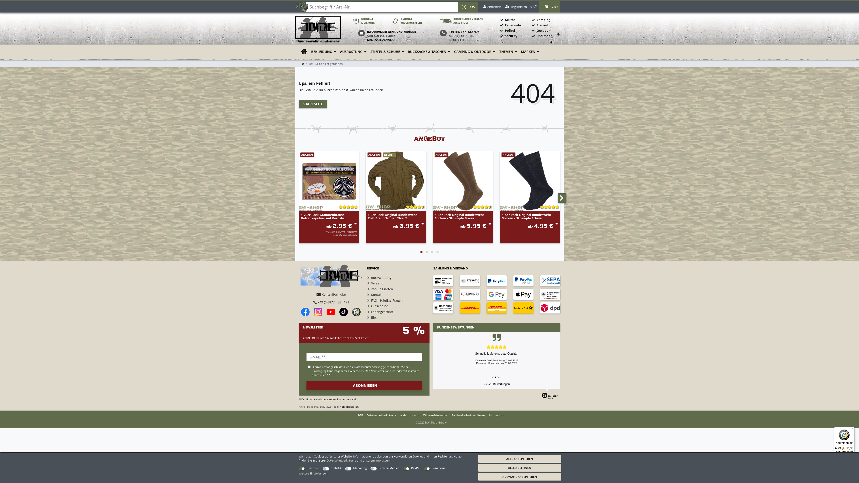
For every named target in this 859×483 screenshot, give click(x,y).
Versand (377, 283)
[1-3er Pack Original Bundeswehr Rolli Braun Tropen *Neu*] (396, 181)
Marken (528, 51)
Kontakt (377, 294)
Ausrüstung (351, 51)
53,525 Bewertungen (496, 384)
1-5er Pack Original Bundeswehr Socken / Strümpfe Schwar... (526, 216)
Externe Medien (389, 468)
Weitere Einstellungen (313, 473)
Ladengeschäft (382, 312)
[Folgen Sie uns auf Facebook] (305, 312)
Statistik (336, 468)
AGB (360, 415)
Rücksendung (381, 277)
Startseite (313, 104)
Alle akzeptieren (519, 459)
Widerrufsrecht (410, 415)
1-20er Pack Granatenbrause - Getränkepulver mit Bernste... (324, 216)
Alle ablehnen (519, 468)
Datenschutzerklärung (381, 415)
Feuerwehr (513, 25)
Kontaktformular (381, 40)
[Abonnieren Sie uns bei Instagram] (318, 312)
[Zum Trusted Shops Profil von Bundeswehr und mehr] (356, 312)
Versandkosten (349, 407)
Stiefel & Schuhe (385, 51)
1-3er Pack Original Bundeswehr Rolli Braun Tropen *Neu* (392, 216)
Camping (543, 20)
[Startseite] (318, 29)
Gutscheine (379, 306)
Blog (374, 317)
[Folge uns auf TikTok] (343, 312)
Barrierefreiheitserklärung (468, 415)
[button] (549, 7)
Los (471, 6)
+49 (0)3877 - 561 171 (333, 302)
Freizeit (542, 25)
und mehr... (546, 36)
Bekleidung (321, 51)
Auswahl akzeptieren (519, 477)
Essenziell (313, 468)
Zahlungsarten (382, 289)
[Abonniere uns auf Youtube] (331, 312)
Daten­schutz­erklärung (341, 460)
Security (511, 36)
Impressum (383, 460)
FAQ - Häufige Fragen (387, 300)
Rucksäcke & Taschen (427, 51)
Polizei (510, 30)
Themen (506, 51)
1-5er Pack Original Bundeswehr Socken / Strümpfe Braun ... (459, 216)
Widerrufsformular (435, 415)
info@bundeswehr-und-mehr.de (391, 32)
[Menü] (852, 429)
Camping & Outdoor (472, 51)
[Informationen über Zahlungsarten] (443, 280)
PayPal (415, 468)
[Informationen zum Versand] (470, 308)
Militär (510, 20)
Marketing (360, 468)
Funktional (439, 468)
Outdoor (543, 30)
